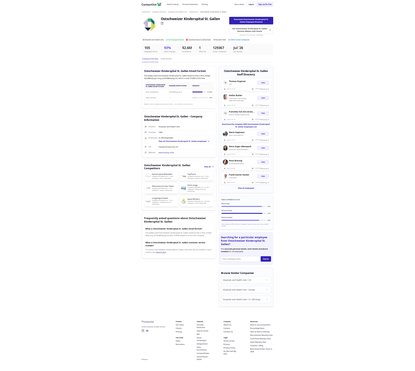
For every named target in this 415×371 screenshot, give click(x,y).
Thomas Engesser (237, 81)
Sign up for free (265, 4)
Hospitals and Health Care (177, 12)
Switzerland (193, 12)
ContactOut (146, 12)
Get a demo (239, 4)
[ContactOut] (152, 4)
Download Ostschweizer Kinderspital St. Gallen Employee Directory (251, 20)
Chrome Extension (190, 4)
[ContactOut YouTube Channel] (147, 343)
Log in (251, 4)
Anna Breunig (235, 160)
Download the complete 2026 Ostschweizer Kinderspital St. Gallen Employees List (246, 125)
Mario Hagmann (237, 132)
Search (266, 259)
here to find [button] (161, 252)
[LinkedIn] (162, 23)
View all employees (246, 188)
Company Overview (150, 59)
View (263, 83)
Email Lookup (173, 4)
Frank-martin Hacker (239, 175)
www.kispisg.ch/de (166, 152)
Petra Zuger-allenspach (240, 146)
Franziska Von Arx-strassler (241, 112)
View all (207, 167)
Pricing (205, 4)
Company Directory (159, 12)
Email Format (166, 59)
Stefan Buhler (235, 95)
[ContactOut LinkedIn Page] (143, 343)
